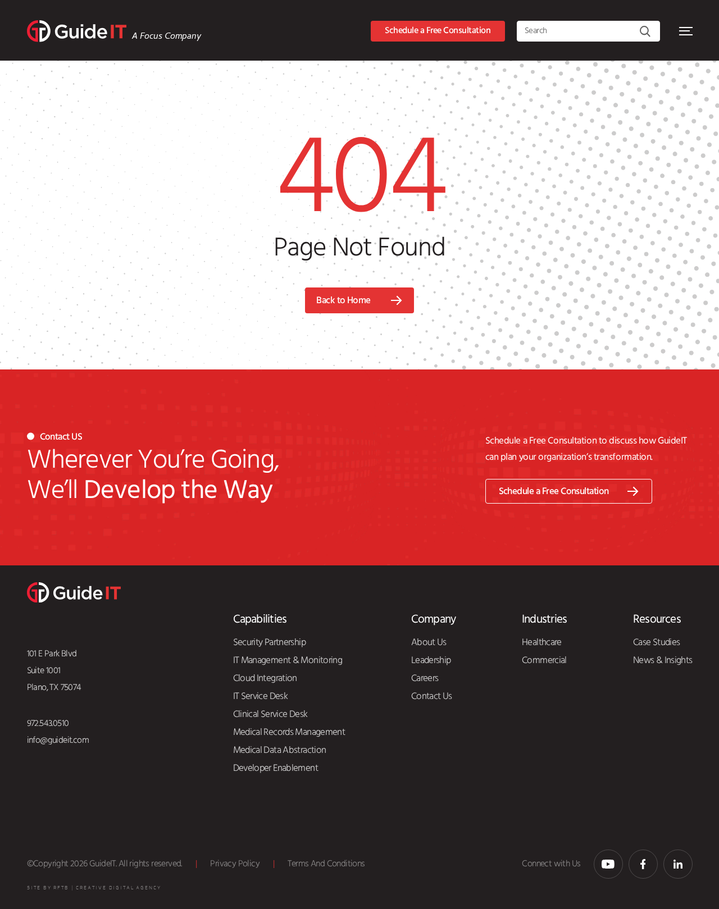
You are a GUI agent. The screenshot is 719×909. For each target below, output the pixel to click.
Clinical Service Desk (270, 714)
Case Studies (656, 642)
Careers (425, 678)
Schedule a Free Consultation (437, 30)
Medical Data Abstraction (279, 750)
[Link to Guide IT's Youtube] (608, 864)
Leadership (431, 660)
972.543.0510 (48, 723)
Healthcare (542, 642)
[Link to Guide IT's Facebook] (643, 864)
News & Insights (663, 660)
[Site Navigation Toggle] (686, 31)
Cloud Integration (265, 678)
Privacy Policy (235, 863)
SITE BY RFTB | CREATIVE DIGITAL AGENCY (94, 887)
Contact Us (431, 696)
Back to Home (343, 301)
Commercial (544, 660)
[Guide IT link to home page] (76, 31)
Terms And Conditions (326, 863)
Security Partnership (269, 642)
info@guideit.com (58, 740)
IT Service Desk (260, 696)
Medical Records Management (289, 732)
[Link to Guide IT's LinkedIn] (678, 864)
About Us (429, 642)
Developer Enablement (275, 768)
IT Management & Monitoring (288, 660)
